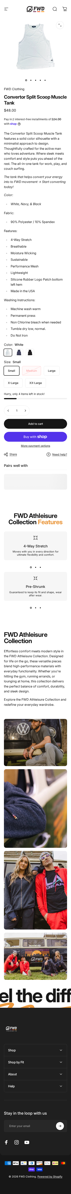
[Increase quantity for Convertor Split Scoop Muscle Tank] (25, 411)
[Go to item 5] (45, 80)
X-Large (13, 383)
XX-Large (35, 383)
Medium (31, 370)
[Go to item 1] (30, 80)
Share (13, 454)
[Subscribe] (60, 1126)
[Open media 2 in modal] (60, 25)
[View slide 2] (35, 567)
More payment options (35, 445)
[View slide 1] (30, 567)
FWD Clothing (14, 89)
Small (11, 370)
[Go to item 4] (40, 80)
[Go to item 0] (26, 80)
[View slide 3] (40, 567)
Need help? (59, 454)
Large (51, 370)
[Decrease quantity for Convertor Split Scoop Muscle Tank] (8, 411)
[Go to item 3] (35, 80)
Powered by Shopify (49, 1176)
